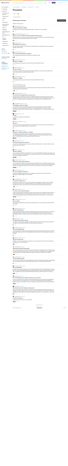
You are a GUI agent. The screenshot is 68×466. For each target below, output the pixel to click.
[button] (21, 307)
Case (3, 20)
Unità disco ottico (5, 45)
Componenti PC (4, 11)
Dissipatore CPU (4, 66)
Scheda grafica (5, 41)
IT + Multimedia (4, 9)
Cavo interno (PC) (5, 65)
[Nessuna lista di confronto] (60, 2)
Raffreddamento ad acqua (6, 32)
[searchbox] (21, 17)
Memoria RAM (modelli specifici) (5, 25)
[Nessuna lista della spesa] (63, 2)
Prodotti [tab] (14, 13)
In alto (65, 307)
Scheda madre (4, 43)
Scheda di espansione (4, 39)
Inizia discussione (62, 20)
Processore (4, 29)
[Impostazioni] (49, 2)
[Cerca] (29, 17)
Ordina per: (15, 23)
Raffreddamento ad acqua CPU (5, 69)
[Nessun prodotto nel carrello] (65, 2)
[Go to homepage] (5, 2)
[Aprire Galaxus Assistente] (58, 2)
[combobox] (20, 24)
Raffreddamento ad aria (6, 36)
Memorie (4, 27)
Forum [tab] (18, 13)
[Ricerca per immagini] (45, 3)
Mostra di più (39, 307)
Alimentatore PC (5, 16)
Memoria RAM (4, 22)
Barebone (4, 18)
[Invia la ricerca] (14, 3)
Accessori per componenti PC (5, 14)
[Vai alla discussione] (39, 29)
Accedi (53, 2)
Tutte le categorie (5, 7)
